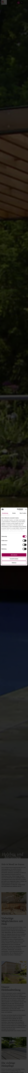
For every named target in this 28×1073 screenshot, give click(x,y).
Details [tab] (14, 513)
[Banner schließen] (25, 509)
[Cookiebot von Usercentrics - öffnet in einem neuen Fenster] (17, 509)
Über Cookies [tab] (23, 513)
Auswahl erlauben (14, 558)
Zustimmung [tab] (5, 513)
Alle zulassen (14, 554)
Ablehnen (14, 562)
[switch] (24, 540)
